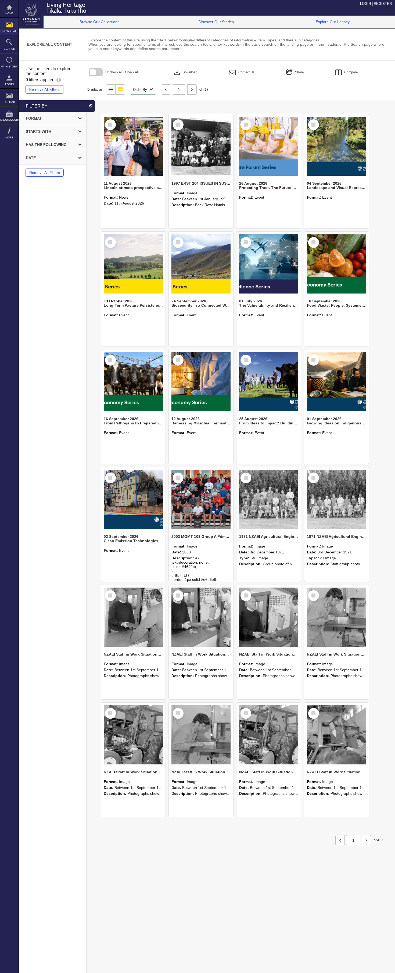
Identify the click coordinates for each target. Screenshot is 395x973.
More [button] (9, 137)
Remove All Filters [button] (44, 89)
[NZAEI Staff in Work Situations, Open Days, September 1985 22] (336, 617)
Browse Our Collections (99, 22)
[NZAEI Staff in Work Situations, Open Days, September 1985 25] (133, 617)
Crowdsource (9, 119)
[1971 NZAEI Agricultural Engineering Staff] (336, 499)
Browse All (9, 31)
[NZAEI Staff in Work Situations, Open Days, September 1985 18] (336, 734)
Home (9, 13)
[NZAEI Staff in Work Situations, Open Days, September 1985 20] (201, 734)
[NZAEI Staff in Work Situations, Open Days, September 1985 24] (201, 617)
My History (9, 66)
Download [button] (185, 72)
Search (9, 48)
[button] (241, 72)
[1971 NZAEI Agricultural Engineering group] (268, 499)
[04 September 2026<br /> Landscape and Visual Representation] (336, 146)
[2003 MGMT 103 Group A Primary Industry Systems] (201, 499)
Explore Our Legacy (333, 22)
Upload (9, 102)
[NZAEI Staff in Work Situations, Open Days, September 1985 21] (133, 734)
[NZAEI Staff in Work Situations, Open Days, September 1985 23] (268, 617)
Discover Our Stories (216, 22)
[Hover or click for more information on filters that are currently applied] (58, 79)
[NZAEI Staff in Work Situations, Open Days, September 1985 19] (268, 734)
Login (9, 84)
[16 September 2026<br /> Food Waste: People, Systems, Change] (336, 264)
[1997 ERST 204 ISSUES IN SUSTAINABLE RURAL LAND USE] (201, 146)
